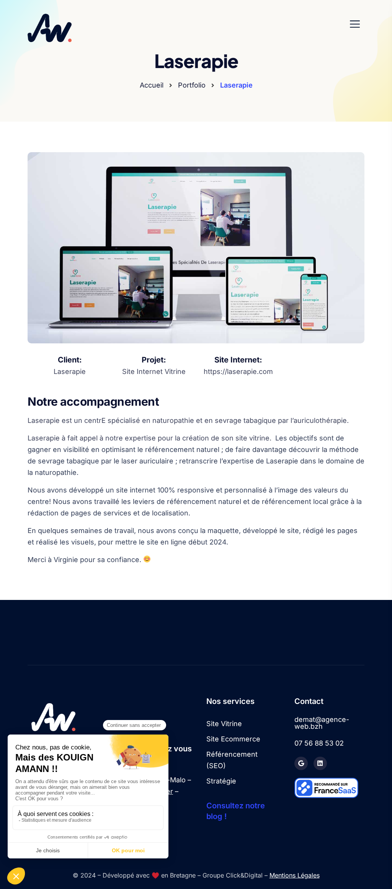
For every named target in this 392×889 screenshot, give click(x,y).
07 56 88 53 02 (319, 743)
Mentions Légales (295, 875)
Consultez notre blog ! (235, 811)
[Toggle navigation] (357, 24)
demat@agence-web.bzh (321, 723)
